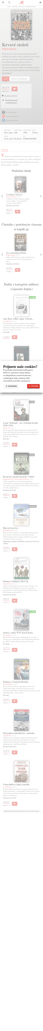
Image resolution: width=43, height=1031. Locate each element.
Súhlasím (34, 386)
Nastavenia (12, 386)
